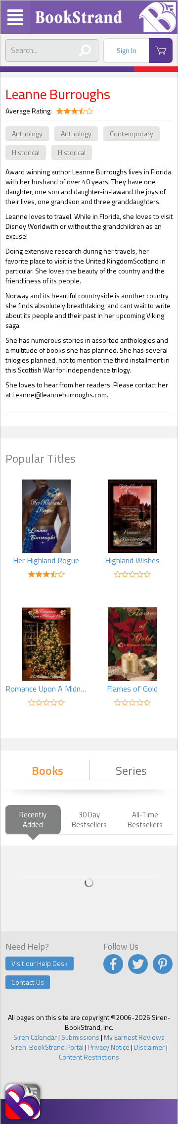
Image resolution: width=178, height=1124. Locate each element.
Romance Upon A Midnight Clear (46, 689)
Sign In (126, 50)
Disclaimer (149, 1047)
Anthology (27, 133)
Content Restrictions (89, 1057)
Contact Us (27, 982)
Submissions (80, 1037)
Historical (26, 152)
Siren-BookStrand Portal (47, 1047)
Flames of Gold (132, 689)
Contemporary (131, 133)
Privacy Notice (109, 1047)
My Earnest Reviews (134, 1037)
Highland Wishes (132, 560)
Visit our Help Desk (39, 963)
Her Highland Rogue (46, 560)
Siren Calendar (35, 1037)
